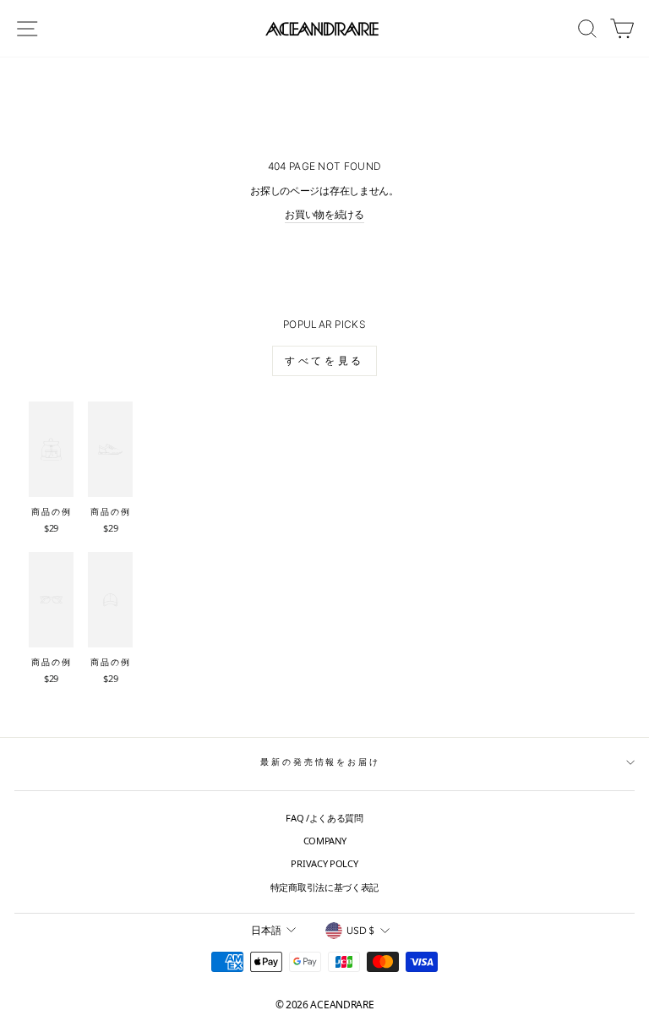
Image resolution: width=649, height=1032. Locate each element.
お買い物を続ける (324, 214)
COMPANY (324, 840)
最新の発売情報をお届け (320, 761)
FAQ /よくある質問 (324, 817)
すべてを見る (324, 360)
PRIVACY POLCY (324, 863)
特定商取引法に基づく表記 (324, 887)
